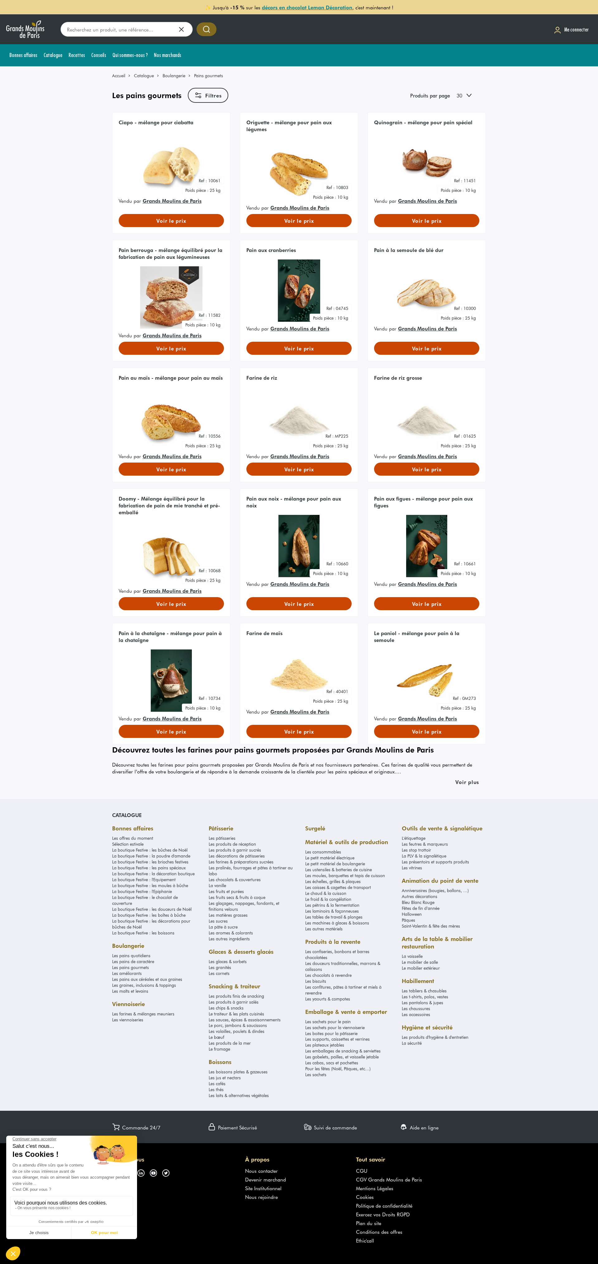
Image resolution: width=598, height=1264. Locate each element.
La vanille (217, 885)
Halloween (412, 914)
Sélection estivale (128, 844)
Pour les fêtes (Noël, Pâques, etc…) (338, 1069)
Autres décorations (419, 896)
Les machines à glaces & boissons (337, 923)
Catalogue (144, 75)
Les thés (216, 1089)
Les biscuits (315, 981)
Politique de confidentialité (384, 1205)
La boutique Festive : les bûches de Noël (149, 850)
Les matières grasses (228, 915)
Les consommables (323, 852)
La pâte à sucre (223, 927)
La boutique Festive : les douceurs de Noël (152, 909)
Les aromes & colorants (231, 933)
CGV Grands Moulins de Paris (389, 1179)
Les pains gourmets (130, 967)
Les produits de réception (232, 844)
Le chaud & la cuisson (325, 893)
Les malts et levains (130, 991)
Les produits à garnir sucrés (235, 850)
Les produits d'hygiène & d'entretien (435, 1037)
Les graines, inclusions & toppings (144, 985)
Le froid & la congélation (328, 899)
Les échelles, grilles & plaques (333, 881)
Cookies (365, 1196)
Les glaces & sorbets (228, 961)
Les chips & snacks (226, 1008)
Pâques (408, 920)
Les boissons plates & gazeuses (238, 1072)
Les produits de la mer (230, 1043)
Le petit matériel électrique (329, 858)
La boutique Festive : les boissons (143, 933)
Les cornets (219, 973)
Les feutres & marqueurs (425, 844)
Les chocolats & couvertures (235, 879)
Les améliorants (127, 973)
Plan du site (368, 1222)
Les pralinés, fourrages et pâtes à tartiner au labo (251, 871)
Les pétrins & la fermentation (332, 905)
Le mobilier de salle (420, 962)
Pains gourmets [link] (208, 75)
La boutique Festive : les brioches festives (150, 862)
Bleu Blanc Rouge (418, 902)
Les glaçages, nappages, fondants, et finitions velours (244, 906)
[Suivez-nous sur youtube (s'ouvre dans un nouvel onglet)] (156, 1171)
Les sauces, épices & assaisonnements (245, 1020)
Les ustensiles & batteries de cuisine (338, 869)
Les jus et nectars (225, 1078)
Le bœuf (216, 1037)
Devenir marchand (265, 1179)
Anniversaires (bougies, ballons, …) (435, 890)
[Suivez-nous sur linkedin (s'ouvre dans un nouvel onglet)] (143, 1171)
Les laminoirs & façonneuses (332, 911)
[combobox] (469, 95)
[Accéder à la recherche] (206, 29)
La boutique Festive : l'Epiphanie (142, 891)
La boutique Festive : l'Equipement (144, 879)
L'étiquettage (413, 838)
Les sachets (315, 1074)
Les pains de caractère (133, 961)
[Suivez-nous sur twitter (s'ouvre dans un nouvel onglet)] (168, 1171)
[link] (121, 75)
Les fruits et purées (226, 891)
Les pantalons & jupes (422, 1002)
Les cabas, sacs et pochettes (331, 1063)
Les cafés (217, 1083)
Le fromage (219, 1049)
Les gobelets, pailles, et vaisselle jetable (342, 1057)
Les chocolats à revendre (328, 975)
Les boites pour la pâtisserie (331, 1033)
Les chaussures (416, 1008)
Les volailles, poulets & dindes (236, 1031)
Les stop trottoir (416, 850)
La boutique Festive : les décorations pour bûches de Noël (151, 924)
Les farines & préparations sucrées (241, 862)
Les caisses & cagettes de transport (338, 887)
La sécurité (412, 1043)
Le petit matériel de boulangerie (335, 864)
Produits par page (430, 95)
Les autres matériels (324, 929)
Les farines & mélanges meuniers (143, 1014)
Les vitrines (412, 868)
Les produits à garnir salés (234, 1002)
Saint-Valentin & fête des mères (431, 926)
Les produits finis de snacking (236, 996)
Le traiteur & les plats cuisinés (236, 1014)
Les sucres (218, 921)
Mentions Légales (374, 1188)
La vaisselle (412, 956)
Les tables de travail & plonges (334, 917)
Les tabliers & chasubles (424, 991)
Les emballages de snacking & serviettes (343, 1051)
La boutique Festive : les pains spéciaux (149, 868)
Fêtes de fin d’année (420, 908)
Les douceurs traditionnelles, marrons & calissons (342, 966)
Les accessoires (416, 1014)
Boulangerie (174, 75)
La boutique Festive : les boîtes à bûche (149, 915)
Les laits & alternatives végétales (239, 1095)
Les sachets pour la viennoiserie (335, 1027)
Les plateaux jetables (324, 1045)
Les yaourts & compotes (327, 999)
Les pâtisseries (222, 838)
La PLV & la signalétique (424, 856)
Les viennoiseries (127, 1020)
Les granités (220, 967)
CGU (362, 1170)
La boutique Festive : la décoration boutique (153, 874)
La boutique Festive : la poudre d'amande (151, 856)
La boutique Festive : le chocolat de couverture (145, 900)
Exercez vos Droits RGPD (383, 1214)
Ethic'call (365, 1240)
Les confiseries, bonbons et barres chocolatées (337, 954)
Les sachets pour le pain (328, 1021)
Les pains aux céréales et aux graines (147, 979)
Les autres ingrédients (229, 939)
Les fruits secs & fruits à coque (237, 897)
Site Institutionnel (263, 1188)
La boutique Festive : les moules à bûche (150, 885)
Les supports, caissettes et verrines (337, 1039)
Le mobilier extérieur (421, 968)
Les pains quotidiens (131, 955)
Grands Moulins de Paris (172, 200)
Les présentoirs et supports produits (435, 862)
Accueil (118, 75)
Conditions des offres (379, 1231)
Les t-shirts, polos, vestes (425, 997)
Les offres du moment (132, 838)
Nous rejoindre (261, 1196)
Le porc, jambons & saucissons (238, 1025)
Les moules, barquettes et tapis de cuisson (345, 875)
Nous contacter (261, 1170)
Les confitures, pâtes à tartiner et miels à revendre (343, 990)
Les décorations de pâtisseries (237, 856)
